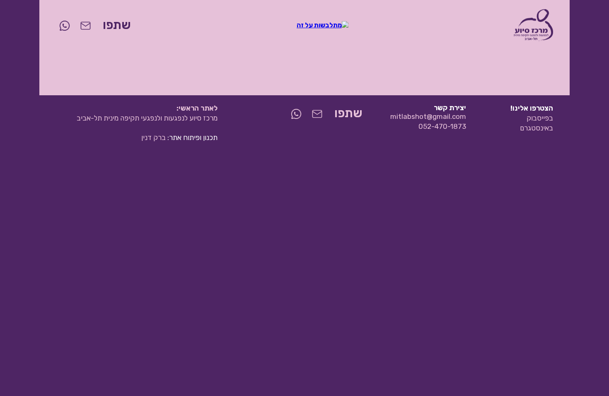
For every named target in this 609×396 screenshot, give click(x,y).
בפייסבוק (540, 118)
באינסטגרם (536, 128)
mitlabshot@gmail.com (428, 116)
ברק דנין (153, 137)
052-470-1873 (442, 126)
